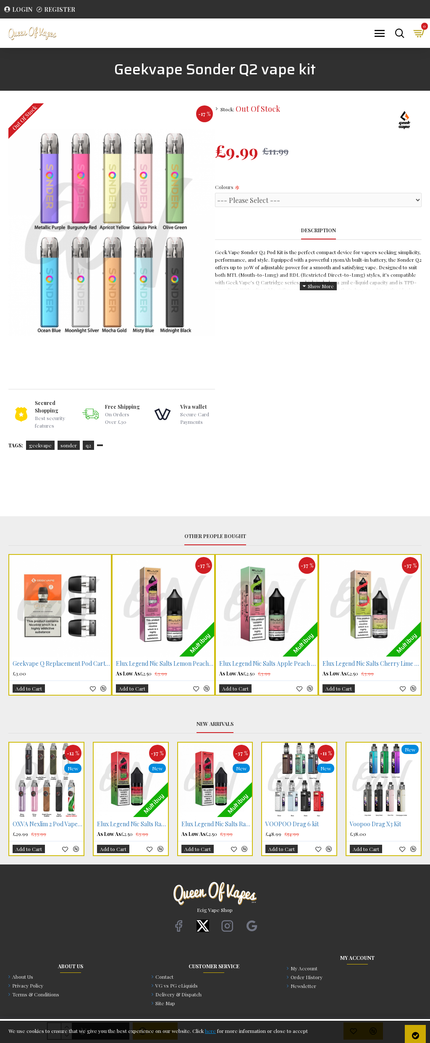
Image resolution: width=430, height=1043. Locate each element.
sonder (68, 445)
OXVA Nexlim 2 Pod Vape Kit (48, 824)
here (210, 1030)
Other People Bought (215, 536)
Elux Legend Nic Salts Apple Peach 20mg (268, 663)
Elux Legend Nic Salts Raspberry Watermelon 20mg (132, 824)
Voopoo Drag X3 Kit (375, 824)
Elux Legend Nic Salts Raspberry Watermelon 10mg (216, 824)
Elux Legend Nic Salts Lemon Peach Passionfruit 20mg (165, 663)
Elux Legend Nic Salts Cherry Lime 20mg (371, 663)
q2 (88, 445)
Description (318, 230)
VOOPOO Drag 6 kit (292, 824)
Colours (224, 187)
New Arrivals (215, 724)
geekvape (40, 445)
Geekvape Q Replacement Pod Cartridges (62, 663)
